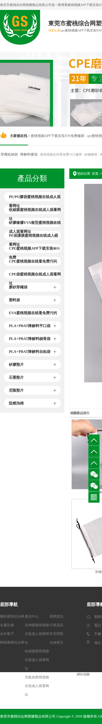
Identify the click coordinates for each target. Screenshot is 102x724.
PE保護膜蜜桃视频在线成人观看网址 (33, 236)
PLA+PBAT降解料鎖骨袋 (30, 339)
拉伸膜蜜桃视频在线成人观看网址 (37, 633)
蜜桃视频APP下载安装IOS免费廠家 (57, 136)
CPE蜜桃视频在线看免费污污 (33, 261)
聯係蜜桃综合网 (12, 642)
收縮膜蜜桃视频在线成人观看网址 (35, 211)
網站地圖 (83, 674)
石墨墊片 (16, 377)
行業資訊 (56, 625)
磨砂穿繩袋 (18, 287)
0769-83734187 (94, 451)
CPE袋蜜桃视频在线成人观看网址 (35, 275)
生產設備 (7, 625)
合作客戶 (7, 634)
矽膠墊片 (16, 364)
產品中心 (32, 616)
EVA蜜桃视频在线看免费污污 (33, 313)
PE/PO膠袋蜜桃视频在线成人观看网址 (35, 198)
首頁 (95, 173)
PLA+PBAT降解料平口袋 (30, 326)
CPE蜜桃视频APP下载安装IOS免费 (34, 249)
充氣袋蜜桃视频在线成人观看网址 (37, 685)
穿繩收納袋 (9, 154)
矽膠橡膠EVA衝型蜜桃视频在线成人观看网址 (35, 224)
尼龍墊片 (16, 390)
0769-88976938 (94, 462)
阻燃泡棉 (16, 403)
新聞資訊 (56, 616)
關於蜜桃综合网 (12, 616)
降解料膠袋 (29, 154)
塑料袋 (14, 300)
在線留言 (56, 642)
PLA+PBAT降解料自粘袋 (30, 352)
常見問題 (56, 634)
